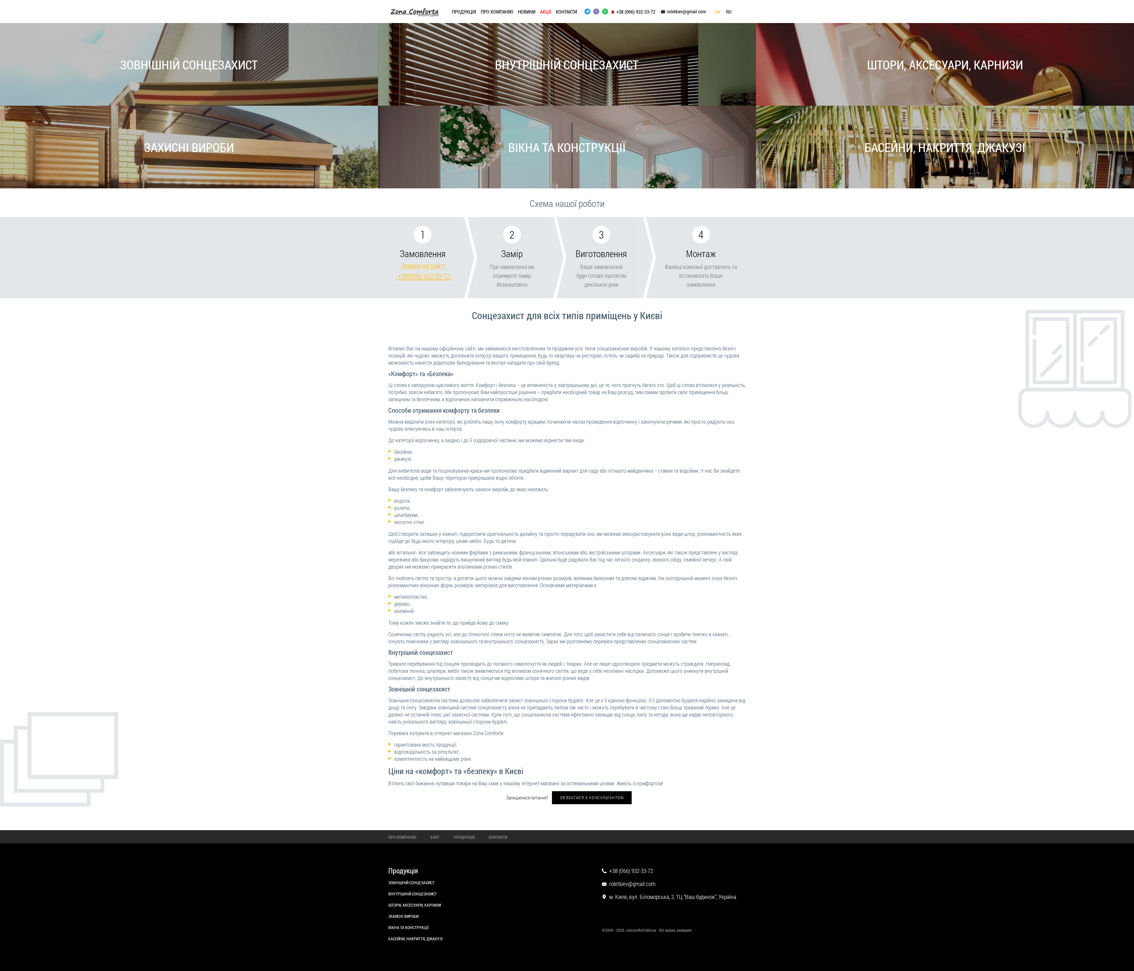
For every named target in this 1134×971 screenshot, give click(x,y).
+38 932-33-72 (424, 276)
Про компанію (497, 11)
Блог (435, 837)
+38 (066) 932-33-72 (635, 12)
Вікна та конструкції (567, 147)
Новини (526, 11)
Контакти (566, 11)
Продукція (464, 11)
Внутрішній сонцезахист (567, 64)
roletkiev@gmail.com (686, 11)
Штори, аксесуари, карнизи (945, 64)
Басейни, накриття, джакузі (944, 147)
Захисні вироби (189, 147)
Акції (545, 11)
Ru (728, 11)
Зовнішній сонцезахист (189, 64)
